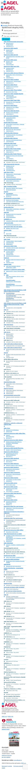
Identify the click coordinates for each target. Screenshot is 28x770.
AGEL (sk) (10, 716)
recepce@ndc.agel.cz (10, 170)
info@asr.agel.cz (9, 338)
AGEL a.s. (23, 763)
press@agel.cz (18, 760)
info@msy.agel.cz (9, 393)
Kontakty (5, 25)
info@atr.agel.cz (9, 244)
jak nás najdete (6, 757)
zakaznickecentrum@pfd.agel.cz (12, 256)
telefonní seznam (7, 755)
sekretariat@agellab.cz (11, 217)
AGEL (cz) (4, 716)
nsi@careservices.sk (10, 446)
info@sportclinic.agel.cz (11, 177)
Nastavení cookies (7, 766)
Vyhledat (6, 39)
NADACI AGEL (5, 729)
